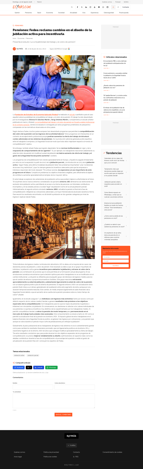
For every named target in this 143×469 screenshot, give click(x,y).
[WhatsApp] (103, 7)
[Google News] (107, 7)
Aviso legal (18, 457)
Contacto (76, 452)
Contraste (125, 7)
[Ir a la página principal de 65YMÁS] (22, 7)
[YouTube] (94, 7)
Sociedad (61, 12)
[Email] (99, 7)
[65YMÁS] (14, 48)
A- (113, 7)
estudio (72, 115)
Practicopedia (123, 12)
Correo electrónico (60, 383)
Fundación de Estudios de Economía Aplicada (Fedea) (36, 115)
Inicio (14, 38)
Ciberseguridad (109, 12)
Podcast (117, 2)
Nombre (15, 383)
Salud (39, 12)
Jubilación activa (19, 355)
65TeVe (126, 2)
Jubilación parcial (32, 355)
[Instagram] (90, 7)
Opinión (17, 12)
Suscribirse (116, 265)
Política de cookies (50, 457)
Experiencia (94, 12)
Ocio (83, 12)
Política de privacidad (51, 452)
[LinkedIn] (86, 7)
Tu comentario (17, 392)
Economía (49, 12)
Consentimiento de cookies (112, 452)
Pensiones (28, 12)
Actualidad (73, 12)
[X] (82, 7)
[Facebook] (77, 7)
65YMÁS (20, 49)
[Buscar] (72, 7)
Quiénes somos (107, 2)
